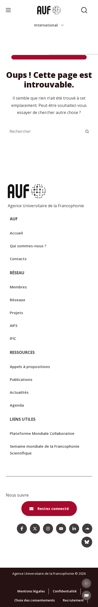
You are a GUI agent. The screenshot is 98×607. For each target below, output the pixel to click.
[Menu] (8, 10)
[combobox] (44, 131)
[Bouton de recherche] (87, 131)
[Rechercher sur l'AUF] (84, 10)
